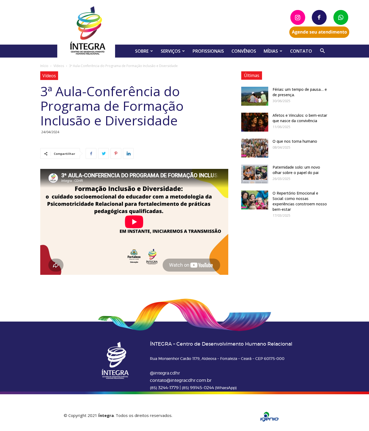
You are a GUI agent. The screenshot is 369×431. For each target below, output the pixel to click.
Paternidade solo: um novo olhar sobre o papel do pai (296, 170)
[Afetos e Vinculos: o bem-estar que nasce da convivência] (254, 122)
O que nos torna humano (295, 141)
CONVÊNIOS (244, 51)
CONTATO (301, 51)
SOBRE (142, 51)
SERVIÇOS (170, 51)
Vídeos (58, 66)
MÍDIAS (271, 51)
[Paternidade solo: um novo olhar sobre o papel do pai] (254, 174)
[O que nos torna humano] (254, 148)
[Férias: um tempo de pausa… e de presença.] (254, 96)
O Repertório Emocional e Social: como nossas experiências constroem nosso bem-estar (300, 201)
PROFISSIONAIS (208, 51)
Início (44, 66)
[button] (322, 51)
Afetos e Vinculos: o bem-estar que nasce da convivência (300, 118)
